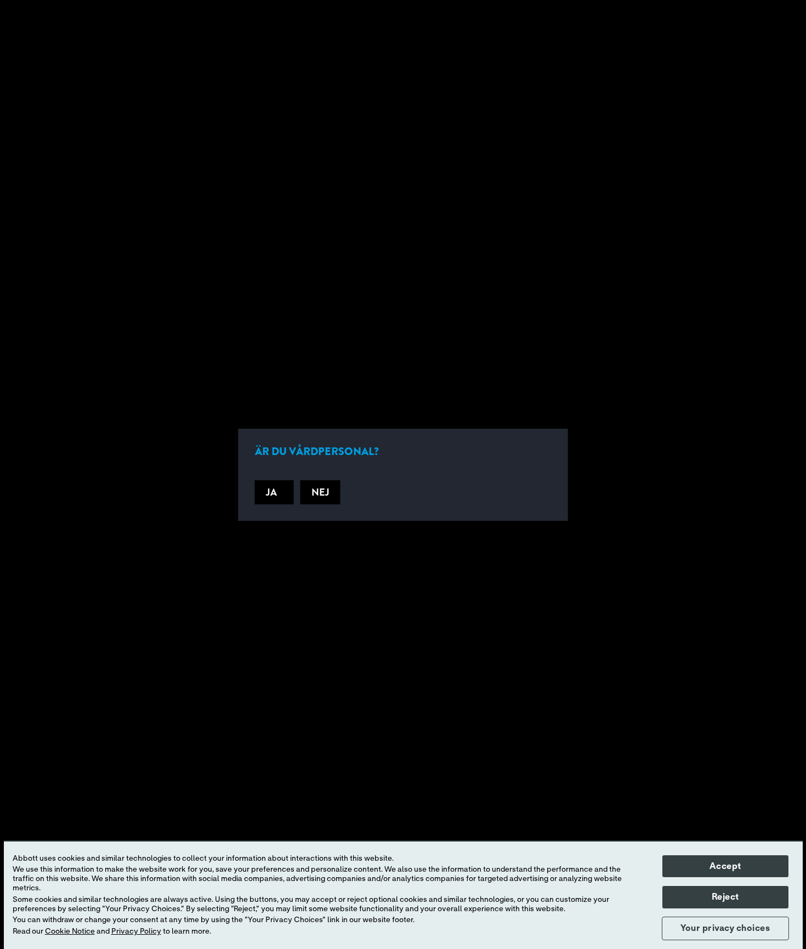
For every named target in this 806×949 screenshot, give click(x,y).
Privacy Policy (136, 931)
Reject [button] (725, 897)
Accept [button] (725, 866)
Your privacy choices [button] (725, 928)
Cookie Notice (70, 931)
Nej (320, 492)
